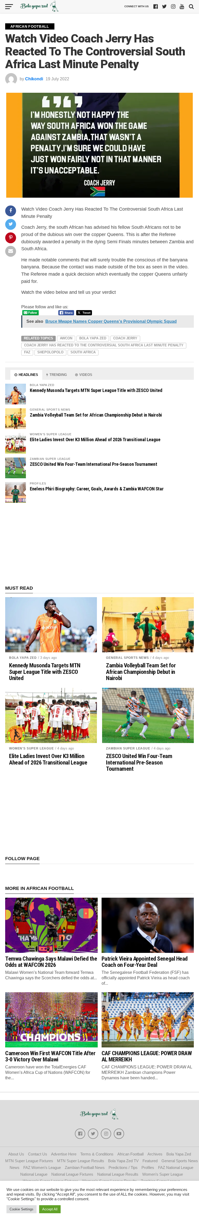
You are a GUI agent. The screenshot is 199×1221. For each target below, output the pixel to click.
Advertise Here (63, 1154)
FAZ (27, 352)
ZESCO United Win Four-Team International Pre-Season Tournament (93, 464)
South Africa (83, 352)
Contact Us (37, 1154)
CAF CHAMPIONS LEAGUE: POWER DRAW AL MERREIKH (147, 1056)
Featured (150, 1161)
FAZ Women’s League (42, 1167)
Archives (154, 1154)
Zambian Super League (128, 748)
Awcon (66, 338)
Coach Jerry (125, 338)
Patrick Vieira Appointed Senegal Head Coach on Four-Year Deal (145, 961)
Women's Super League (31, 748)
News (14, 1167)
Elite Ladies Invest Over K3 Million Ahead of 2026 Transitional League (95, 439)
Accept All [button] (50, 1209)
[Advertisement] (99, 544)
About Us (16, 1154)
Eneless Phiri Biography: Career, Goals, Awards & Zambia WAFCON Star (97, 488)
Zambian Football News (85, 1167)
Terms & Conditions (96, 1154)
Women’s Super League (162, 1174)
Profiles (147, 1167)
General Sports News (127, 658)
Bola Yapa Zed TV (123, 1161)
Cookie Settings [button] (21, 1209)
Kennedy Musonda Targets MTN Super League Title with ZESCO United (96, 390)
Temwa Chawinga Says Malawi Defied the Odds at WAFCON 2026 (51, 961)
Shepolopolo (50, 352)
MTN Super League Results (80, 1161)
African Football (130, 1154)
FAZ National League (175, 1167)
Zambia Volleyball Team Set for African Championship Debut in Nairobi (96, 415)
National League (33, 1174)
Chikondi (34, 79)
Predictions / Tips (123, 1167)
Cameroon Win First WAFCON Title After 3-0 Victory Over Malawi (50, 1056)
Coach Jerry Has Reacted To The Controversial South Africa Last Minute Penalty (103, 345)
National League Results (117, 1174)
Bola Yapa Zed (92, 338)
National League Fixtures (72, 1174)
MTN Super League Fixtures (29, 1161)
